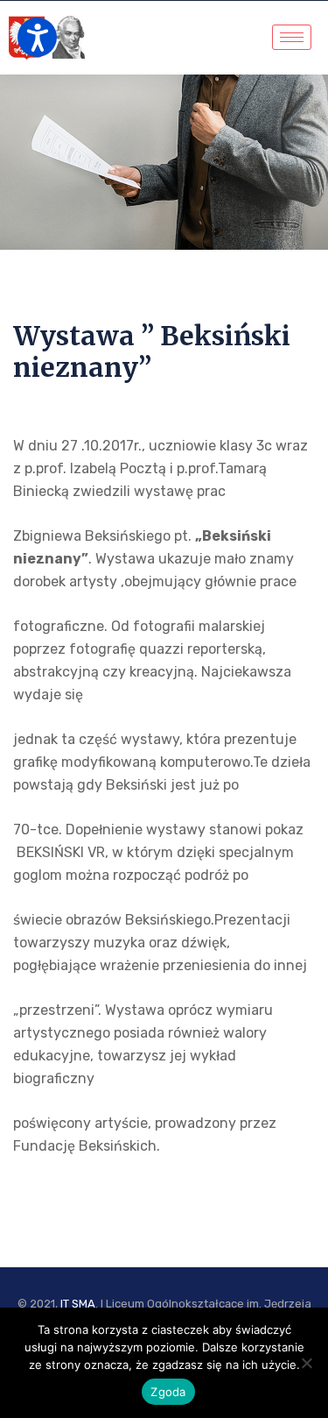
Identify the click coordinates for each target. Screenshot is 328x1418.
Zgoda (167, 1392)
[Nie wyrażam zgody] (306, 1363)
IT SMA (77, 1303)
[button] (37, 37)
